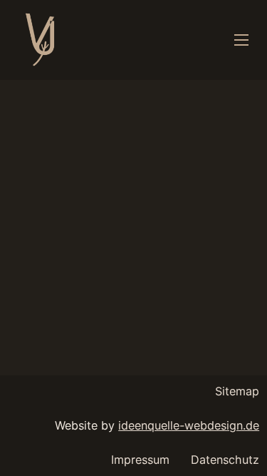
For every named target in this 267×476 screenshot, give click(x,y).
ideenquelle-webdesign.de (188, 425)
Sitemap (237, 391)
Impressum (140, 459)
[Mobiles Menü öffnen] (241, 40)
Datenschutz (225, 459)
